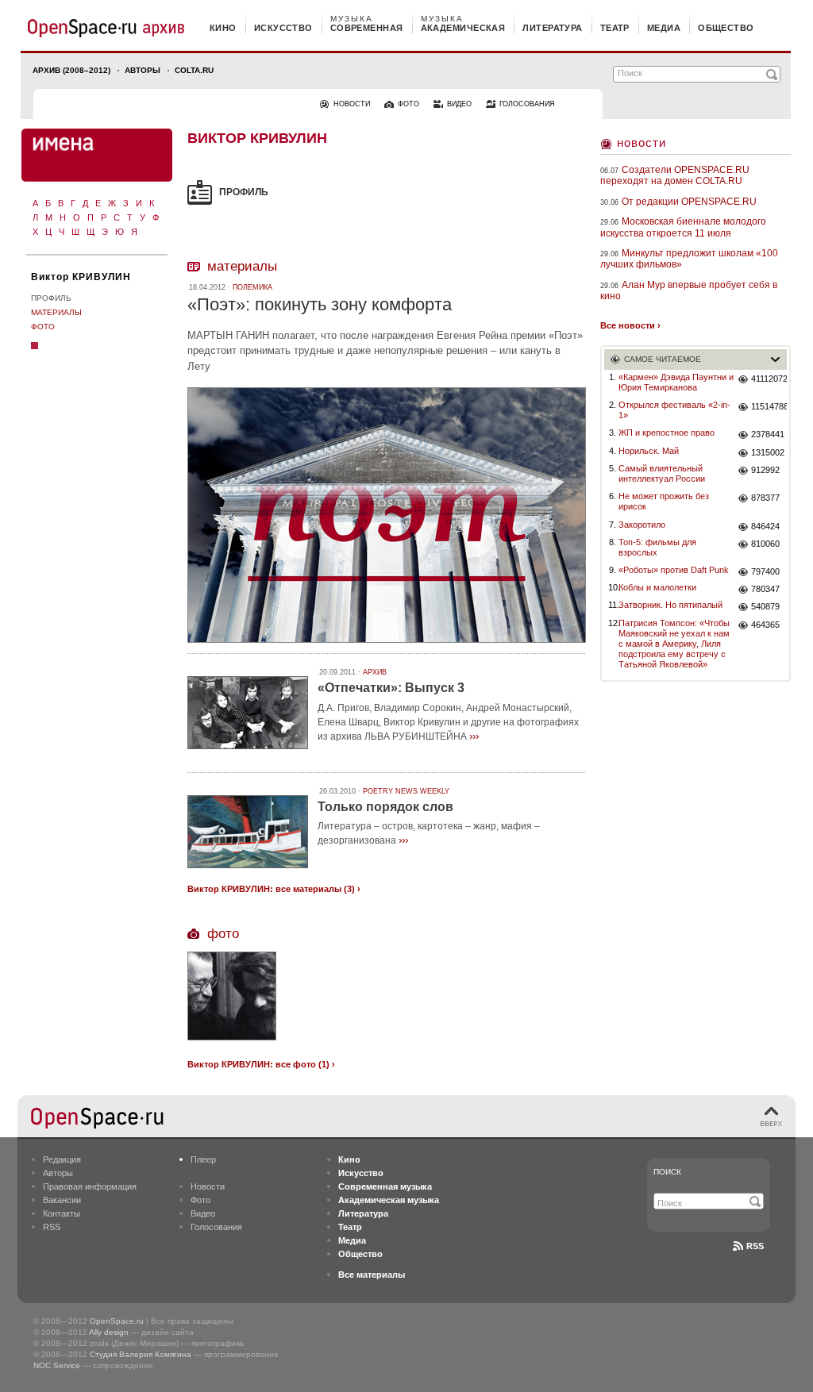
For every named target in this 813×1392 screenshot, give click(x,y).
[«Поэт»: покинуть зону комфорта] (386, 645)
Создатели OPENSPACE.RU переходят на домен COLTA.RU (674, 175)
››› (474, 735)
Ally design (109, 1332)
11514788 (769, 406)
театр (615, 28)
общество (726, 28)
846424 (765, 526)
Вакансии (62, 1200)
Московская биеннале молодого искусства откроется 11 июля (683, 227)
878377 (765, 497)
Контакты (61, 1213)
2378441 (767, 434)
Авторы (142, 70)
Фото (43, 326)
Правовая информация (90, 1186)
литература (552, 28)
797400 (765, 571)
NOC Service (56, 1365)
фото (408, 104)
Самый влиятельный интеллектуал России (661, 473)
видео (459, 104)
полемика (252, 287)
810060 (765, 543)
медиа (663, 28)
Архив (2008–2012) (71, 70)
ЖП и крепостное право (666, 432)
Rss (755, 1246)
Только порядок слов (385, 806)
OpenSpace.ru (117, 1321)
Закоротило (641, 524)
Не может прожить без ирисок (663, 501)
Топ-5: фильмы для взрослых (657, 547)
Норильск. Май (648, 451)
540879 (765, 606)
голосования (527, 104)
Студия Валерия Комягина (140, 1354)
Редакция (62, 1159)
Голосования (216, 1227)
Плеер (203, 1159)
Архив (375, 672)
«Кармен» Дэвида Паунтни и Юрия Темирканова (676, 382)
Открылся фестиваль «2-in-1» (674, 410)
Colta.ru (194, 70)
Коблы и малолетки (657, 587)
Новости (641, 142)
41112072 (769, 378)
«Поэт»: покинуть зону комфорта (319, 304)
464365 (765, 624)
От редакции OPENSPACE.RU (689, 201)
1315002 (767, 452)
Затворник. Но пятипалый (670, 604)
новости (351, 104)
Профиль (51, 298)
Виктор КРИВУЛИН (81, 277)
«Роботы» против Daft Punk (673, 570)
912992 (765, 470)
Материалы (56, 312)
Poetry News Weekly (406, 791)
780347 (765, 589)
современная (366, 28)
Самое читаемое (662, 359)
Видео (203, 1213)
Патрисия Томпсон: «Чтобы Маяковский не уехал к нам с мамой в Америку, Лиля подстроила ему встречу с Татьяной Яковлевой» (674, 644)
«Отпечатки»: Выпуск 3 (391, 687)
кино (223, 28)
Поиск (667, 1171)
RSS (51, 1227)
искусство (283, 28)
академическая (463, 28)
